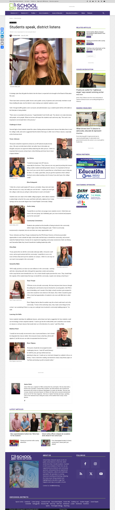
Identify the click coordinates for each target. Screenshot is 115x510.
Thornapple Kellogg (57, 506)
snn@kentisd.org (54, 485)
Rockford (86, 504)
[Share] (2, 47)
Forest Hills (66, 502)
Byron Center (19, 502)
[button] (103, 13)
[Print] (2, 40)
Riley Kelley (79, 133)
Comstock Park (45, 502)
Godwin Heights (85, 502)
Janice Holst (17, 35)
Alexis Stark (79, 94)
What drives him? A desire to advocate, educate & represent (88, 130)
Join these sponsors (81, 206)
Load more (90, 56)
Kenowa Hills (45, 504)
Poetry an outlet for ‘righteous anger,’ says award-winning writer (90, 91)
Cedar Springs (17, 18)
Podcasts (12, 431)
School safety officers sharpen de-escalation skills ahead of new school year (56, 435)
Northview (79, 504)
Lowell (73, 504)
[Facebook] (2, 29)
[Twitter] (2, 33)
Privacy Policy (63, 509)
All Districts (89, 51)
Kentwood (66, 504)
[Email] (2, 43)
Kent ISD (44, 431)
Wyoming (66, 506)
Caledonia (27, 502)
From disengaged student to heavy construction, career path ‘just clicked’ (61, 442)
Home (11, 18)
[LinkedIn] (2, 36)
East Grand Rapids (56, 502)
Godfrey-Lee (75, 502)
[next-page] (13, 449)
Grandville (28, 504)
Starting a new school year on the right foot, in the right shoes (95, 48)
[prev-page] (11, 449)
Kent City (53, 504)
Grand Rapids (95, 502)
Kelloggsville (36, 504)
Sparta (48, 506)
